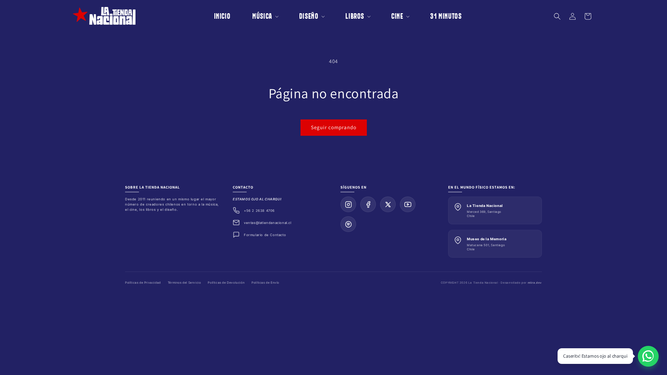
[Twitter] (388, 204)
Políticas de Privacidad (143, 282)
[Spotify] (348, 224)
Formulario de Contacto (265, 235)
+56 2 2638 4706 (259, 210)
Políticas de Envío (265, 282)
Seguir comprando (333, 127)
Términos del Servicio (184, 282)
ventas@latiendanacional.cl (267, 223)
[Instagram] (348, 204)
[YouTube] (407, 204)
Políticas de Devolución (226, 282)
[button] (260, 16)
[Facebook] (368, 204)
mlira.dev (535, 282)
